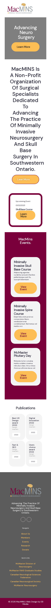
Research (25, 545)
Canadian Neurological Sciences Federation (25, 576)
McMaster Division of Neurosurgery (25, 565)
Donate (25, 549)
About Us (25, 534)
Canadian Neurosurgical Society (25, 581)
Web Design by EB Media (33, 602)
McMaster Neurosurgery (25, 585)
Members (25, 537)
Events (25, 541)
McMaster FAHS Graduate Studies (25, 570)
